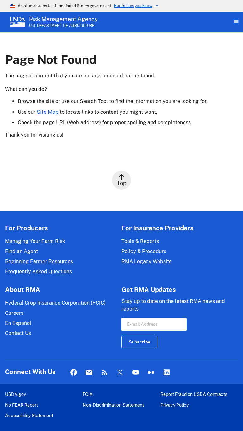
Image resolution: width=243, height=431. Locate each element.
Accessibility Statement (29, 415)
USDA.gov (15, 394)
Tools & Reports (140, 241)
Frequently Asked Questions (38, 272)
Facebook (74, 373)
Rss (105, 373)
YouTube (136, 373)
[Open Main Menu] (235, 22)
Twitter (120, 373)
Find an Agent (21, 251)
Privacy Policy (174, 405)
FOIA (88, 394)
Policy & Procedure (144, 251)
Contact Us (18, 333)
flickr (151, 373)
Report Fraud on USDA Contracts (193, 394)
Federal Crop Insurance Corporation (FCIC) (55, 303)
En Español (18, 323)
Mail (89, 373)
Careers (14, 313)
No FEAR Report (21, 405)
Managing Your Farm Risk (35, 241)
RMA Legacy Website (147, 261)
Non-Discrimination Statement (113, 405)
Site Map (48, 112)
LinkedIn (167, 373)
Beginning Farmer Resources (39, 261)
